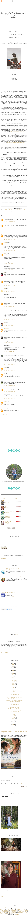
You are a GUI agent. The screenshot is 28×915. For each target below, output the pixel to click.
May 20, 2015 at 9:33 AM (9, 277)
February (13, 717)
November (14, 681)
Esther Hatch (7, 523)
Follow (2, 896)
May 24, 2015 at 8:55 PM (9, 412)
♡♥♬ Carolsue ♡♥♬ (7, 380)
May (14, 690)
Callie (5, 322)
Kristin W (5, 253)
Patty (4, 224)
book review (3, 908)
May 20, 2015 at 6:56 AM (9, 230)
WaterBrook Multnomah (6, 911)
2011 (13, 724)
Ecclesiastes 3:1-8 (14, 37)
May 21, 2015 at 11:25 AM (9, 370)
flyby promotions (3, 912)
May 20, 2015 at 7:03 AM (9, 239)
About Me (17, 31)
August (13, 686)
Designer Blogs (17, 914)
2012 (13, 722)
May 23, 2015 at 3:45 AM (9, 385)
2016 (13, 677)
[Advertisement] (14, 430)
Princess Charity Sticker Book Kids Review (14, 697)
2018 (13, 674)
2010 (13, 725)
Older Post (4, 445)
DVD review (15, 209)
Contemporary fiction (12, 912)
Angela (5, 408)
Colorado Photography (22, 911)
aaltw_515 (5, 335)
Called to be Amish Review (15, 707)
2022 (13, 669)
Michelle (5, 354)
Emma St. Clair (7, 512)
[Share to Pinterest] (21, 208)
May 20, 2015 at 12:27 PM (9, 306)
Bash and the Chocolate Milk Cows (14, 703)
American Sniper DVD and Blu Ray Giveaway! (14, 700)
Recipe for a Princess (8, 501)
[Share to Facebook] (19, 208)
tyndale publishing (4, 910)
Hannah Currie (7, 502)
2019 (13, 673)
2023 (13, 667)
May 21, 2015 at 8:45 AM (9, 364)
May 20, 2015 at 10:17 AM (9, 285)
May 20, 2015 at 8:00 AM (9, 263)
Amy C (5, 288)
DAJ (4, 272)
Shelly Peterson (6, 328)
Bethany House (15, 908)
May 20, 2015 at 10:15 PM (9, 351)
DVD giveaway (8, 209)
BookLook (2, 909)
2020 (13, 671)
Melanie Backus (7, 233)
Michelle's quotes (5, 780)
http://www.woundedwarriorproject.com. (17, 131)
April (14, 714)
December (14, 680)
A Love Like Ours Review (14, 704)
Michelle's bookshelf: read (11, 498)
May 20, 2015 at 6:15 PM (9, 325)
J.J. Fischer (6, 507)
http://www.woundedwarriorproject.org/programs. (16, 142)
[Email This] (16, 208)
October (13, 683)
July (13, 687)
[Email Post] (14, 208)
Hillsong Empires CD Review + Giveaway (14, 691)
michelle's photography (23, 910)
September (14, 684)
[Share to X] (18, 208)
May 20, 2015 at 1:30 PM (9, 319)
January (13, 718)
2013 (13, 721)
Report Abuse (4, 652)
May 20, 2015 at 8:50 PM (9, 342)
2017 (13, 676)
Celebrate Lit (10, 909)
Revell (23, 908)
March (14, 715)
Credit (14, 70)
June (14, 688)
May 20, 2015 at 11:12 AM (9, 291)
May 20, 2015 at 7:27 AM (9, 250)
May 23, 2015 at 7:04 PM (9, 405)
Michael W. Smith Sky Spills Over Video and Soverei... (14, 693)
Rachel (5, 388)
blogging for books (21, 909)
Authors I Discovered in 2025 (13, 576)
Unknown (5, 242)
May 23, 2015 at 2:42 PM (9, 391)
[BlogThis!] (17, 208)
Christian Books (3, 558)
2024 (13, 666)
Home (9, 31)
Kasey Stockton (7, 517)
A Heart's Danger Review (14, 705)
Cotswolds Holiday (7, 516)
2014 (13, 720)
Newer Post (24, 445)
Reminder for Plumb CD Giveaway (14, 710)
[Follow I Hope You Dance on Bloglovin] (6, 609)
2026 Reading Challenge (9, 592)
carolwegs (5, 401)
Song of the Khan (7, 506)
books (7, 913)
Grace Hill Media (23, 209)
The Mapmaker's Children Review (14, 708)
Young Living (4, 457)
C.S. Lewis (11, 913)
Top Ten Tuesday (13, 910)
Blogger (16, 634)
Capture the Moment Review (14, 701)
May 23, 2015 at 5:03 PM (9, 398)
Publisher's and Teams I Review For (14, 34)
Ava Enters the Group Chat (9, 511)
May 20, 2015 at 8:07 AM (9, 269)
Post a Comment (4, 414)
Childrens (14, 911)
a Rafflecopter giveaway (5, 81)
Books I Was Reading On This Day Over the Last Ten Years (14, 732)
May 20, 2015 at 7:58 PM (9, 333)
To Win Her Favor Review (14, 711)
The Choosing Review (14, 694)
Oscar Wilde (21, 783)
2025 (13, 664)
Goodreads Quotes (24, 786)
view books (15, 599)
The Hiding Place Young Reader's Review (14, 698)
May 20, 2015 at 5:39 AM (9, 221)
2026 (13, 663)
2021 (13, 670)
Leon (5, 373)
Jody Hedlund (21, 912)
